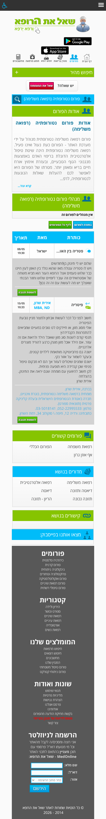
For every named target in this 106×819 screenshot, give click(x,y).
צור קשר (53, 723)
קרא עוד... (24, 186)
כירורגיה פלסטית (53, 560)
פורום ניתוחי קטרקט (53, 671)
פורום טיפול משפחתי (53, 667)
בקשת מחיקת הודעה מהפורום (52, 713)
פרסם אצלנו (53, 704)
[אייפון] (55, 53)
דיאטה (46, 490)
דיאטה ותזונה (81, 490)
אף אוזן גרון (83, 455)
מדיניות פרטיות (53, 695)
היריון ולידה (53, 606)
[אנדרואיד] (78, 44)
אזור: (73, 779)
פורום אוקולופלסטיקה (52, 578)
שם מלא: (70, 765)
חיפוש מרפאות (52, 648)
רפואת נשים (52, 629)
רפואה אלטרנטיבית (36, 482)
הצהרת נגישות (52, 700)
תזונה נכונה (82, 499)
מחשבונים (52, 658)
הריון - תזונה (41, 499)
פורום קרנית (52, 564)
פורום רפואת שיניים (52, 583)
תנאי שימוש (52, 690)
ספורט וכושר (53, 611)
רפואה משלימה (79, 482)
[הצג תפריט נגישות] (4, 5)
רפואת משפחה (80, 446)
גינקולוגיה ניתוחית (53, 569)
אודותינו (53, 709)
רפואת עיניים (53, 620)
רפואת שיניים (52, 616)
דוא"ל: (72, 772)
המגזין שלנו (52, 662)
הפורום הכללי (41, 446)
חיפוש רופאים (52, 653)
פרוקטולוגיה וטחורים (53, 574)
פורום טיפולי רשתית (52, 587)
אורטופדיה (52, 625)
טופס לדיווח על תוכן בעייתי (52, 718)
